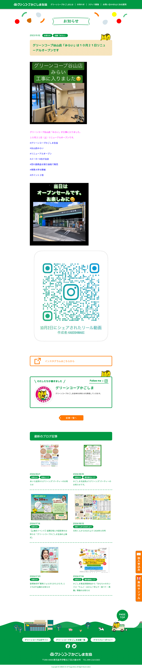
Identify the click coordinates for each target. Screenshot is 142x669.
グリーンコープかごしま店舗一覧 (70, 639)
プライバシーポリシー (103, 639)
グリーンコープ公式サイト (36, 639)
